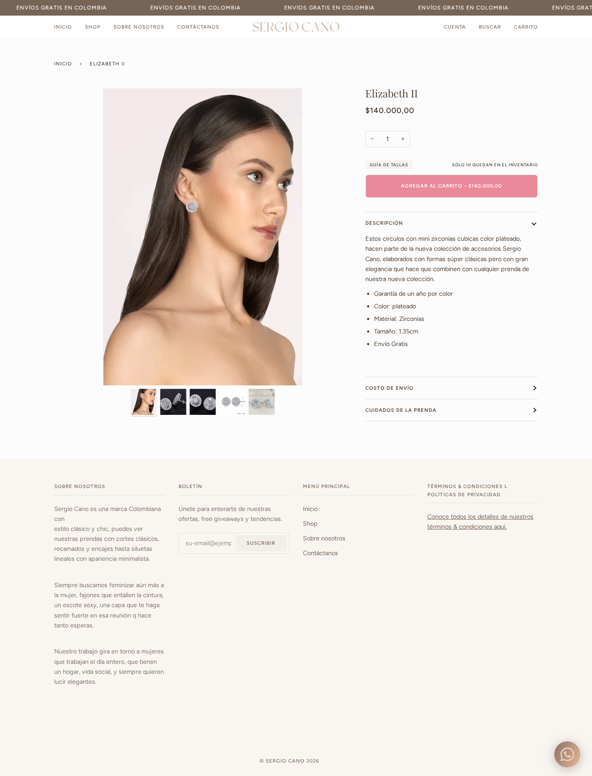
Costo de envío (389, 388)
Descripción (384, 223)
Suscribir (261, 543)
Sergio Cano (286, 761)
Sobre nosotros (324, 538)
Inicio (63, 64)
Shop (310, 523)
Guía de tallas (389, 164)
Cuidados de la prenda (400, 410)
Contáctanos (320, 553)
